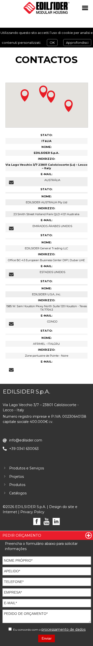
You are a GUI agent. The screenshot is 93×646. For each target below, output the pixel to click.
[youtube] (46, 521)
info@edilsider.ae (11, 274)
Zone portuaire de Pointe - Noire (46, 355)
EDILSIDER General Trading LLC (46, 248)
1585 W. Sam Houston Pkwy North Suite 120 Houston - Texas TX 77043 (46, 307)
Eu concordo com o (49, 629)
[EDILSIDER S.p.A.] (47, 8)
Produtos (17, 485)
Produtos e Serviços (26, 468)
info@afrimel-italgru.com (11, 370)
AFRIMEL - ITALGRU (46, 344)
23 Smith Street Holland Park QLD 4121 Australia (46, 214)
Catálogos (18, 493)
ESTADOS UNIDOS (52, 272)
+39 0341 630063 (24, 448)
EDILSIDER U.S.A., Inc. (46, 294)
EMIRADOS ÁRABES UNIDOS (52, 226)
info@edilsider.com (11, 182)
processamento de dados (63, 629)
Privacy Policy (32, 512)
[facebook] (36, 521)
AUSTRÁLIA (52, 180)
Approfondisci (77, 43)
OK (52, 43)
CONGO (52, 321)
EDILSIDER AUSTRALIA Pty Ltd (46, 202)
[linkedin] (56, 521)
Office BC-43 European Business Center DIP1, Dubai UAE (46, 260)
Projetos (16, 476)
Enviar (47, 638)
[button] (43, 92)
